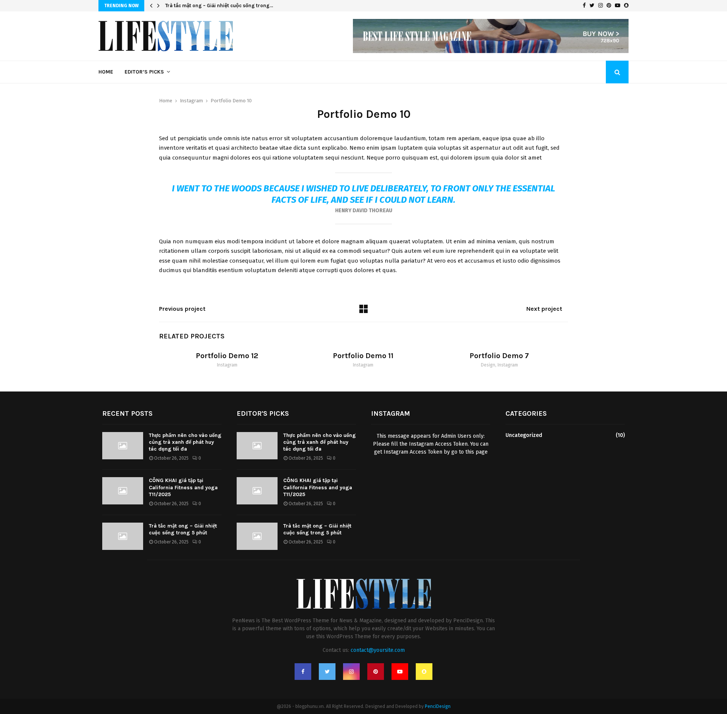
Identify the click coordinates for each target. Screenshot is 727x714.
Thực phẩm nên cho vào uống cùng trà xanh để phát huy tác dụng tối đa (185, 442)
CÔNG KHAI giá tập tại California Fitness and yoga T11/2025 (183, 487)
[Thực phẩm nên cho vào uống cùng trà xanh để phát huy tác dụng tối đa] (122, 445)
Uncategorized (523, 435)
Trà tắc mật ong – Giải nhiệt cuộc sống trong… (224, 5)
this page (476, 452)
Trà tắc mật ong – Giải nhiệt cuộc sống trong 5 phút (183, 529)
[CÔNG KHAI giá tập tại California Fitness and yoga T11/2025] (122, 490)
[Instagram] (351, 671)
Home (105, 72)
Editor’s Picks (144, 72)
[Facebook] (303, 671)
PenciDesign (438, 706)
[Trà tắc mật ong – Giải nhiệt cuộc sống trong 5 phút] (122, 536)
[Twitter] (327, 671)
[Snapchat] (424, 671)
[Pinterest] (375, 671)
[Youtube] (400, 671)
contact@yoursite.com (378, 650)
